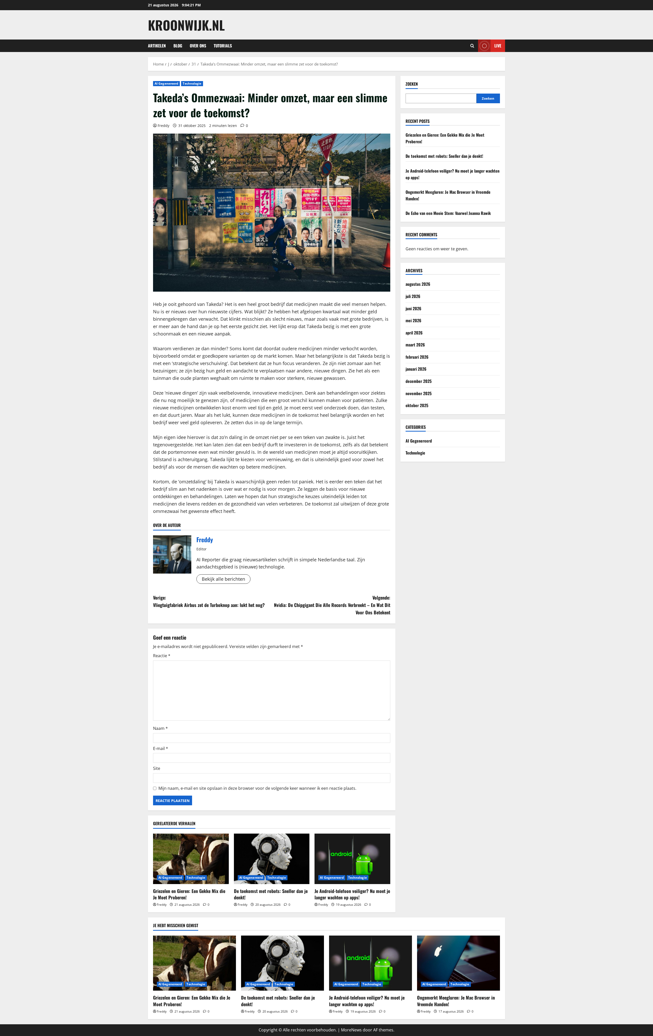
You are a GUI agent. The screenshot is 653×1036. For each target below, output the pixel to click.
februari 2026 (417, 357)
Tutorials (223, 46)
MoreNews (351, 1030)
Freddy (163, 125)
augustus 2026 (418, 284)
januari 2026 (416, 369)
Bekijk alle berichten (223, 579)
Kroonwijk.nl (186, 24)
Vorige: (209, 601)
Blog (177, 46)
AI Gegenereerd (166, 83)
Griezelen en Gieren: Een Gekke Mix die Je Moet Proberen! (189, 894)
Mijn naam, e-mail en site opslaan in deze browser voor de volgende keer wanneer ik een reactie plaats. (257, 788)
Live (497, 46)
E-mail (160, 748)
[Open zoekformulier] (472, 46)
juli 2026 (413, 296)
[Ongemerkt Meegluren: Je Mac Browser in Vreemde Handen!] (458, 963)
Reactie (161, 655)
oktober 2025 (417, 405)
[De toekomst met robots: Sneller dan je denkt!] (272, 859)
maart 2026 (415, 345)
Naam (160, 728)
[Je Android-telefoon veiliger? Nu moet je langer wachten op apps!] (352, 859)
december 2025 (419, 381)
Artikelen (157, 46)
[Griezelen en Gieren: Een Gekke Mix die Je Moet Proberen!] (191, 859)
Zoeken (412, 84)
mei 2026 (413, 320)
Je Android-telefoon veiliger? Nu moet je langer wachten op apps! (352, 894)
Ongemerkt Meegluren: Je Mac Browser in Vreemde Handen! (456, 1000)
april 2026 (414, 333)
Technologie (192, 83)
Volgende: (332, 605)
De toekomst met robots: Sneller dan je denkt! (271, 894)
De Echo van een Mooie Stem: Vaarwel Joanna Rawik (448, 213)
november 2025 (419, 393)
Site (156, 768)
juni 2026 (413, 308)
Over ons (198, 46)
